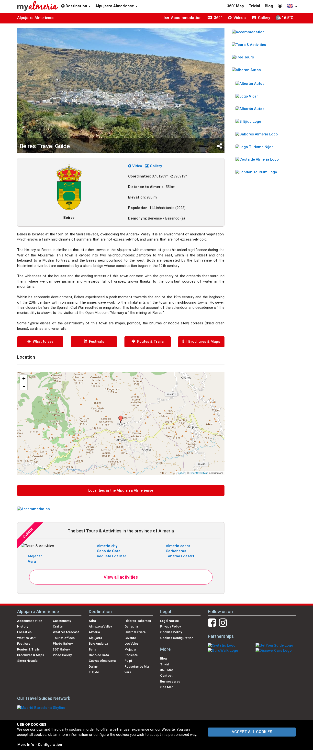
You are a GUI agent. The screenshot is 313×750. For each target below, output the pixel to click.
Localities (24, 632)
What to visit (26, 638)
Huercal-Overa (134, 632)
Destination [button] (76, 6)
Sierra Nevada (27, 660)
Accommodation (29, 621)
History (22, 626)
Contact (166, 675)
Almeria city (107, 546)
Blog (269, 6)
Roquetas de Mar (111, 556)
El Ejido (94, 672)
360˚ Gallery (61, 649)
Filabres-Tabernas (137, 621)
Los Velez (131, 643)
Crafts (58, 626)
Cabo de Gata (109, 551)
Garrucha (131, 626)
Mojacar (35, 556)
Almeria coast (178, 546)
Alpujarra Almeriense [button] (115, 6)
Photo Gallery (63, 643)
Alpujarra (95, 638)
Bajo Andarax (98, 643)
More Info (25, 744)
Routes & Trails (149, 341)
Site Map (166, 687)
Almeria (94, 632)
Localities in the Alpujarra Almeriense (120, 490)
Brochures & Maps (203, 341)
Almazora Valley (100, 626)
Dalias (93, 666)
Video (136, 166)
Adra (92, 621)
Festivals (95, 341)
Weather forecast (66, 632)
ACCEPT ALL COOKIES (252, 731)
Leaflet (181, 473)
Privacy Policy (170, 626)
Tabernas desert (180, 556)
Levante (130, 638)
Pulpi (128, 660)
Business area (170, 681)
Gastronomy (62, 621)
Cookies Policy (171, 632)
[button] (292, 6)
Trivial (254, 6)
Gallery (155, 166)
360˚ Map (235, 6)
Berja (92, 649)
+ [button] (23, 378)
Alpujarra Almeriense (35, 17)
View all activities (121, 577)
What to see (42, 341)
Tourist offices (64, 638)
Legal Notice (169, 621)
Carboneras (176, 551)
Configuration (50, 744)
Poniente (131, 655)
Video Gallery (62, 655)
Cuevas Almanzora (102, 660)
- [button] (24, 386)
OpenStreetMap (199, 473)
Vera (32, 561)
